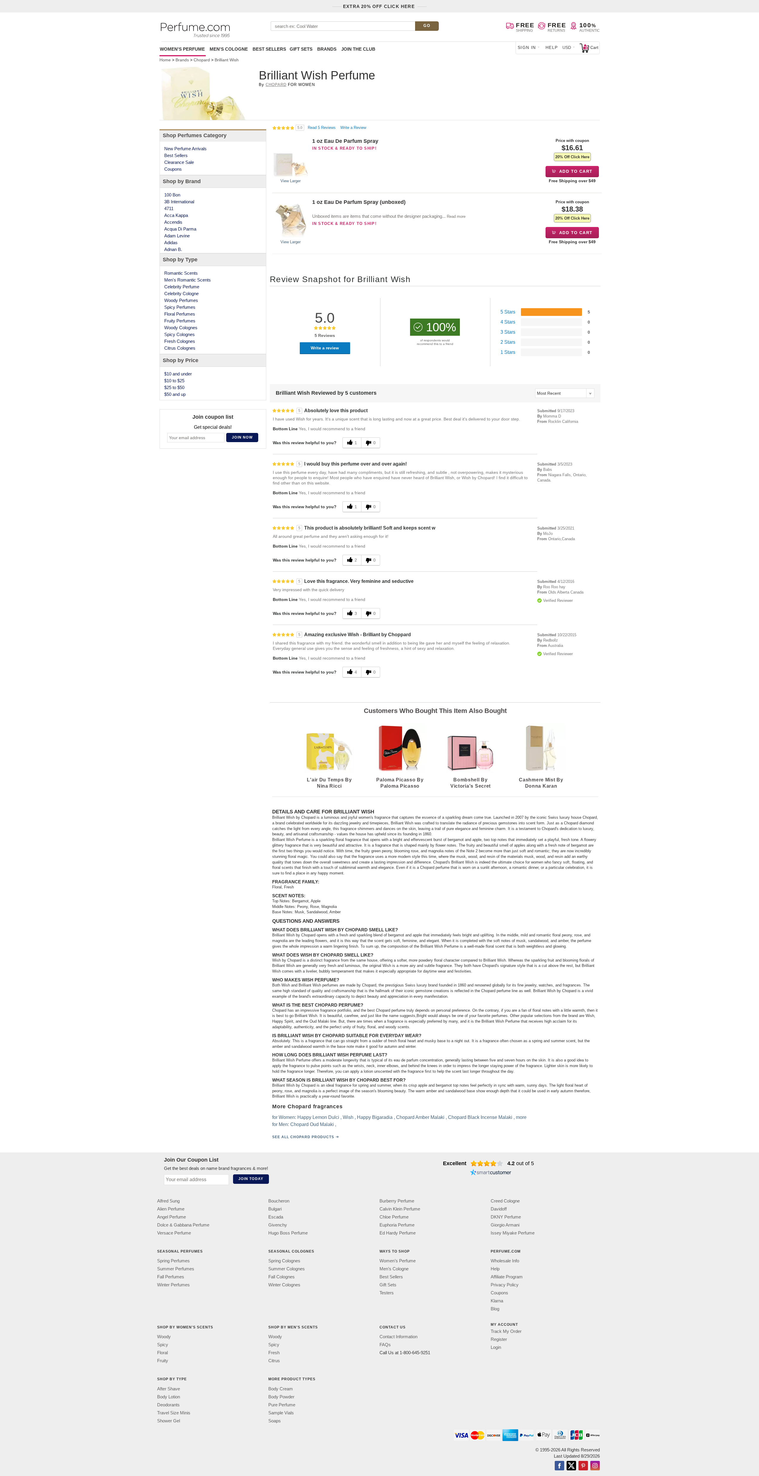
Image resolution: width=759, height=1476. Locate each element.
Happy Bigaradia (375, 1117)
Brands (327, 49)
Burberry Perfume (397, 1200)
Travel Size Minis (173, 1412)
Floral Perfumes (179, 313)
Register (499, 1339)
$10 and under (178, 373)
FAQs (385, 1344)
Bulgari (275, 1208)
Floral (162, 1352)
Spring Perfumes (173, 1260)
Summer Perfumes (175, 1268)
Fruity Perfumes (179, 320)
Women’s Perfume (398, 1260)
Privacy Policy (505, 1284)
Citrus (274, 1360)
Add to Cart (575, 171)
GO (426, 25)
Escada (275, 1216)
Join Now (242, 437)
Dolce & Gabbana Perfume (183, 1224)
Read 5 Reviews (322, 127)
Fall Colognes (281, 1276)
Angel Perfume (171, 1216)
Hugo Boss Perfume (288, 1232)
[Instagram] (595, 1466)
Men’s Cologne (394, 1268)
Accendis (173, 222)
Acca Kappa (176, 215)
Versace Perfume (174, 1232)
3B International (179, 201)
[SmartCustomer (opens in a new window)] (490, 1172)
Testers (387, 1292)
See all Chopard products (303, 1137)
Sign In (527, 47)
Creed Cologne (505, 1200)
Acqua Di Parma (180, 228)
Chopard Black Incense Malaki (480, 1117)
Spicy (162, 1344)
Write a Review (353, 127)
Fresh (274, 1352)
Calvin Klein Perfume (400, 1208)
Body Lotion (168, 1396)
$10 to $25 (174, 380)
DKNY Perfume (506, 1216)
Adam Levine (177, 235)
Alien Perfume (170, 1208)
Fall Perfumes (170, 1276)
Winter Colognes (284, 1284)
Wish (348, 1117)
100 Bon (172, 194)
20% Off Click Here (572, 157)
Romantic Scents (181, 273)
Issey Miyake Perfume (513, 1232)
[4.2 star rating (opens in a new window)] (487, 1163)
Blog (495, 1308)
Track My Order (506, 1331)
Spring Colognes (284, 1260)
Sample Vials (281, 1412)
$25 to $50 (174, 387)
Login (496, 1347)
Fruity (162, 1360)
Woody (164, 1336)
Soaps (274, 1420)
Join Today (250, 1179)
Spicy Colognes (179, 334)
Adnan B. (173, 249)
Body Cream (280, 1388)
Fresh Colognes (179, 341)
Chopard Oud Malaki (312, 1124)
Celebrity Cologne (181, 293)
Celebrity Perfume (181, 286)
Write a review (325, 348)
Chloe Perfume (394, 1216)
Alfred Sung (168, 1200)
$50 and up (175, 394)
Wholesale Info (505, 1260)
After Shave (168, 1388)
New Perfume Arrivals (185, 148)
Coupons (173, 169)
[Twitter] (571, 1466)
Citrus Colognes (179, 348)
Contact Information (398, 1336)
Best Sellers (269, 49)
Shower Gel (168, 1420)
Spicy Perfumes (179, 307)
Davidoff (499, 1208)
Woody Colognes (180, 327)
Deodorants (168, 1404)
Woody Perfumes (181, 300)
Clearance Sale (179, 162)
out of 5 (520, 1163)
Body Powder (281, 1396)
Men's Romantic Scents (187, 279)
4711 (168, 208)
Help (552, 47)
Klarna (497, 1300)
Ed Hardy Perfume (398, 1232)
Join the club (358, 49)
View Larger (290, 181)
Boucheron (278, 1200)
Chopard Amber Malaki (420, 1117)
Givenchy (277, 1224)
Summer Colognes (286, 1268)
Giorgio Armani (505, 1224)
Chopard (276, 84)
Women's (182, 49)
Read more (456, 216)
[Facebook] (559, 1466)
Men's (229, 49)
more (521, 1117)
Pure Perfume (281, 1404)
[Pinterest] (583, 1466)
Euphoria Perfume (397, 1224)
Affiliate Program (507, 1276)
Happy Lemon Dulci (318, 1117)
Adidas (171, 242)
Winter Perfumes (173, 1284)
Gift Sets (301, 49)
